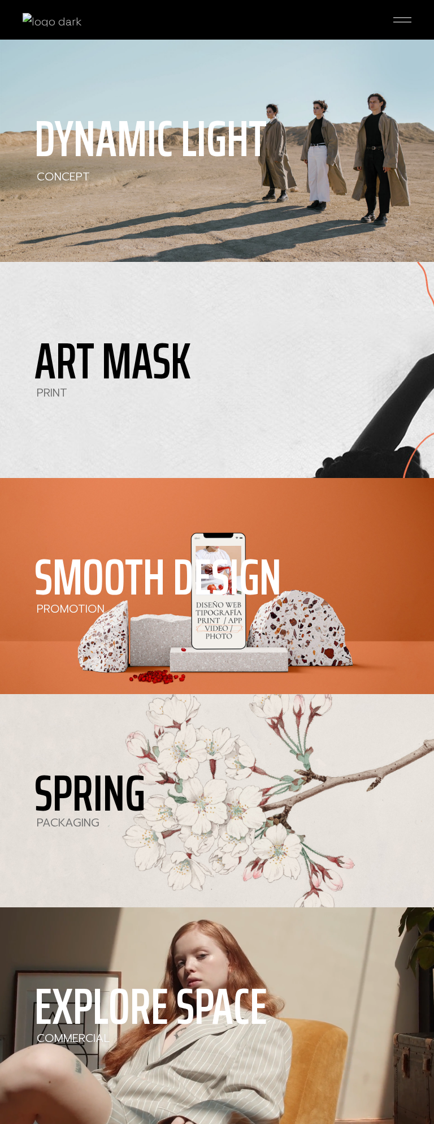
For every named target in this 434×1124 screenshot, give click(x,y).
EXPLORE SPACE (150, 1006)
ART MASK (112, 361)
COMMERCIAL (74, 1038)
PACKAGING (68, 822)
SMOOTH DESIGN (157, 577)
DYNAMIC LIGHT (150, 138)
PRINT (52, 392)
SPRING (89, 793)
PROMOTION (71, 608)
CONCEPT (63, 176)
